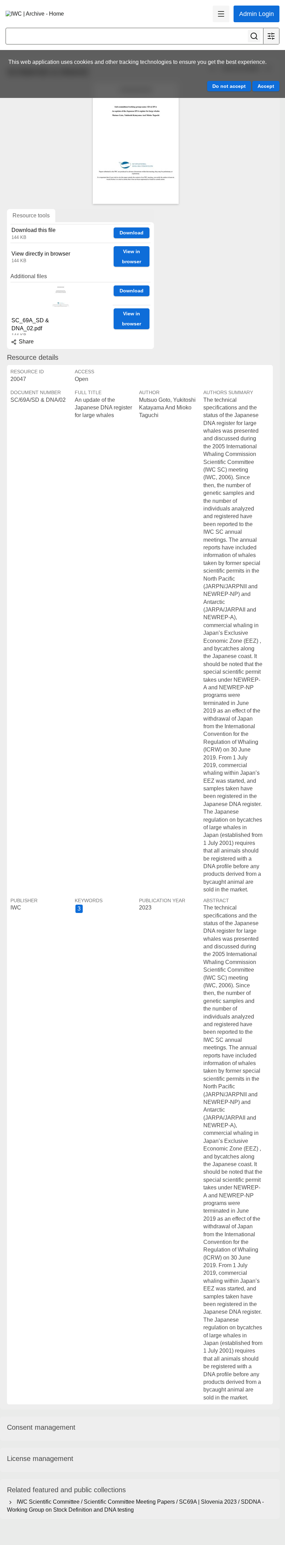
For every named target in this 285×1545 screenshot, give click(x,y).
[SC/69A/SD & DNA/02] (135, 143)
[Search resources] (254, 36)
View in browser (131, 256)
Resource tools (31, 215)
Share (25, 341)
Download (132, 232)
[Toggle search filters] (271, 36)
